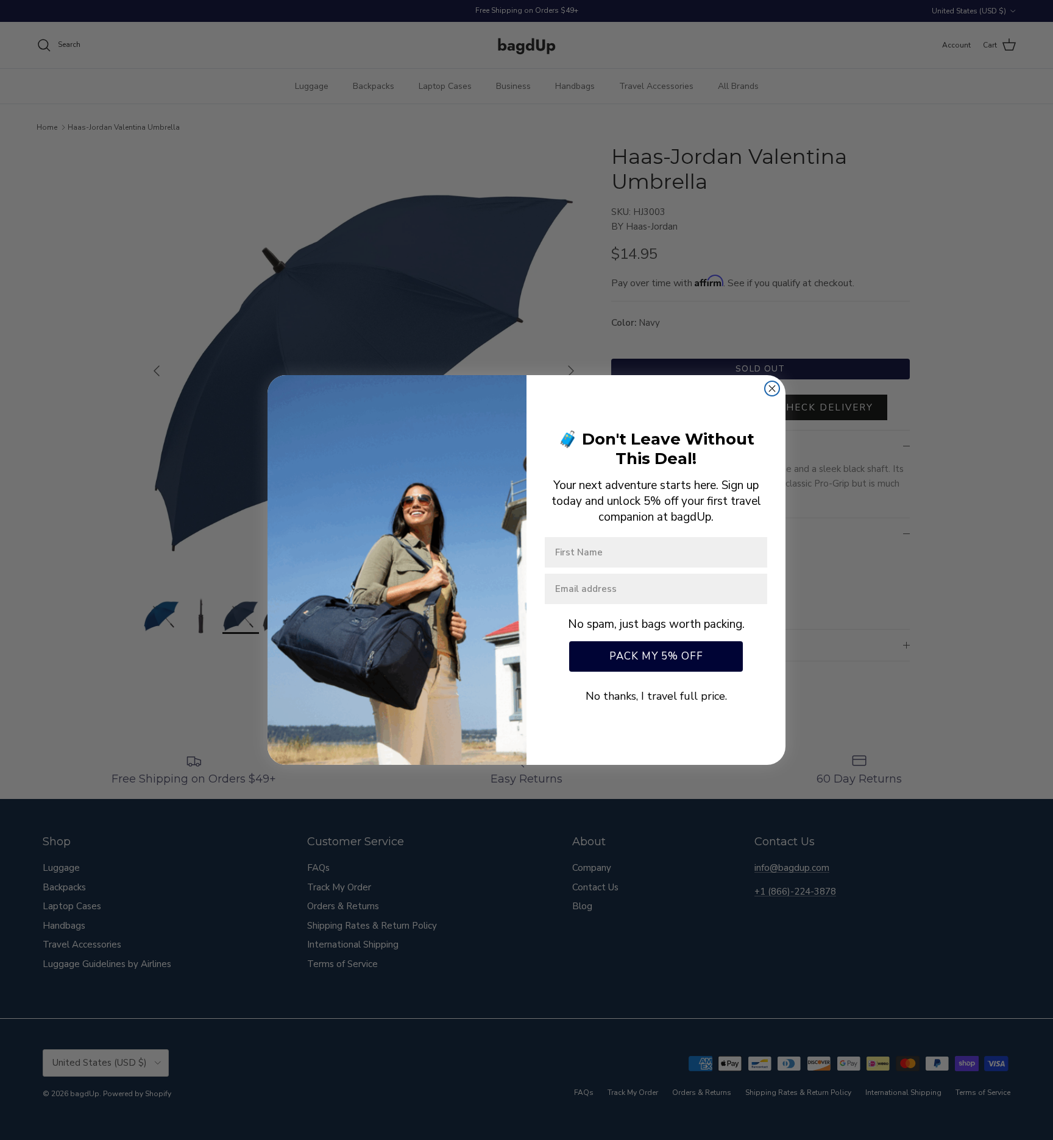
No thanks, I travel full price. (656, 696)
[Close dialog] (772, 388)
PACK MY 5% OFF (656, 656)
